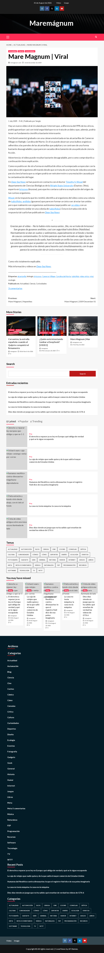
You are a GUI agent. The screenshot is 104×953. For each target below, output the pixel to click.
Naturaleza (49, 565)
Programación (69, 565)
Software (12, 570)
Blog (30, 434)
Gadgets (24, 560)
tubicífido (75, 276)
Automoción (26, 549)
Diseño (64, 554)
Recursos (82, 565)
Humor (62, 560)
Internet (72, 560)
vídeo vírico (84, 276)
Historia (52, 560)
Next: (80, 300)
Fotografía (13, 560)
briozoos (23, 189)
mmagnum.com (15, 63)
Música (37, 565)
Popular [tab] (23, 421)
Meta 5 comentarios (23, 565)
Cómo (44, 554)
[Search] (96, 37)
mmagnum (13, 351)
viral (91, 276)
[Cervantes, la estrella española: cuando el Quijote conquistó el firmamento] (21, 326)
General (42, 560)
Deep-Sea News (44, 266)
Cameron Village (48, 276)
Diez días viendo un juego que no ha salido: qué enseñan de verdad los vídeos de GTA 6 (46, 412)
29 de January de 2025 (48, 350)
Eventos (85, 554)
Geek (33, 560)
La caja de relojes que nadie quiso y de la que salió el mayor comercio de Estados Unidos (46, 397)
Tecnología (53, 333)
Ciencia (20, 51)
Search (10, 364)
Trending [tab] (37, 421)
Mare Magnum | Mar (80, 339)
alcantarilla (22, 276)
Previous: (20, 300)
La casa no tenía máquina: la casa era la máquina (29, 407)
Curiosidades (29, 51)
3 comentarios (15, 288)
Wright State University (61, 185)
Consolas (73, 549)
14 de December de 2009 (32, 63)
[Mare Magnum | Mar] (83, 326)
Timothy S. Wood (74, 181)
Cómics (35, 554)
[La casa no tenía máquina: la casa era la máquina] (16, 500)
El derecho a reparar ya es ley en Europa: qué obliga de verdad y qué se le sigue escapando (48, 392)
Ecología (83, 333)
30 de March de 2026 (26, 351)
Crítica (83, 549)
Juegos (82, 560)
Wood (11, 197)
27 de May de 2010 (78, 345)
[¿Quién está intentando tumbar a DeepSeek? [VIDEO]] (52, 326)
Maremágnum (51, 23)
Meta (10, 565)
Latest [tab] (12, 421)
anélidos (27, 201)
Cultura (18, 330)
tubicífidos (16, 201)
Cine (54, 549)
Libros (90, 560)
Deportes (54, 554)
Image (66, 3)
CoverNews (60, 949)
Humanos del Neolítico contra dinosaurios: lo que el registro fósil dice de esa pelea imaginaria (49, 402)
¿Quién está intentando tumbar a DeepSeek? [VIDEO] (51, 342)
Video (58, 3)
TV (34, 570)
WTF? (41, 570)
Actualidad (12, 51)
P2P (58, 565)
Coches (62, 549)
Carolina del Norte (63, 276)
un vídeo (75, 205)
